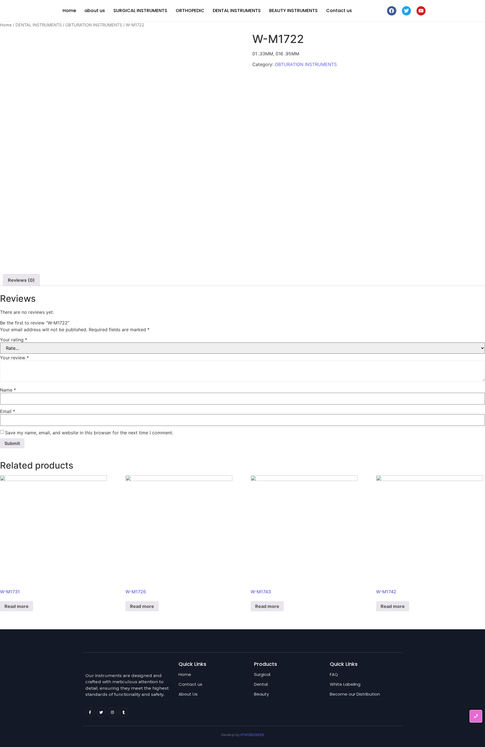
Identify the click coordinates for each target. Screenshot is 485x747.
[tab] (21, 280)
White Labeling (345, 684)
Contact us (339, 10)
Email (7, 411)
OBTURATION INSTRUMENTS (93, 25)
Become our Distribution (355, 694)
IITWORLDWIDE (252, 734)
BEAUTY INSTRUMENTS (293, 10)
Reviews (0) (21, 280)
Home (69, 10)
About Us (188, 694)
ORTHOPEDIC (190, 10)
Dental (261, 684)
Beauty (261, 694)
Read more (16, 606)
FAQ (334, 674)
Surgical (262, 674)
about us (94, 10)
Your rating (13, 339)
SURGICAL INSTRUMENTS (140, 10)
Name (8, 390)
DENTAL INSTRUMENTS (237, 10)
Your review (14, 357)
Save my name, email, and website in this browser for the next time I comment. (89, 432)
